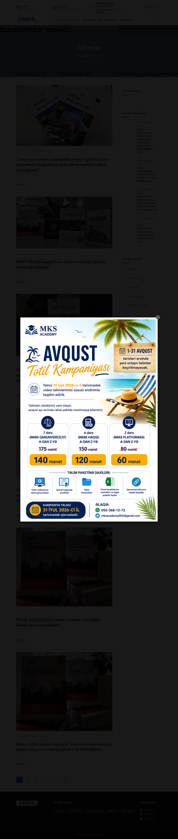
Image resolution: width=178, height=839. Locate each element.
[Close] (157, 317)
